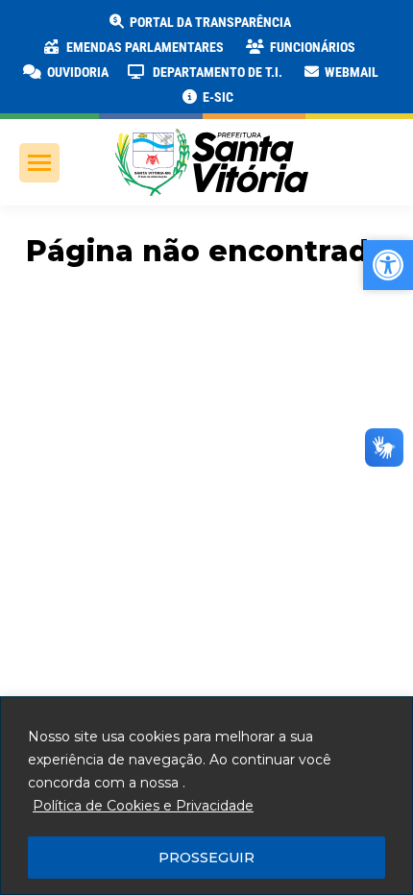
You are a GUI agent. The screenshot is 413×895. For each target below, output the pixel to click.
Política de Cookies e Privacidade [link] (143, 805)
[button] (309, 28)
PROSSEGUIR (206, 857)
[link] (199, 22)
